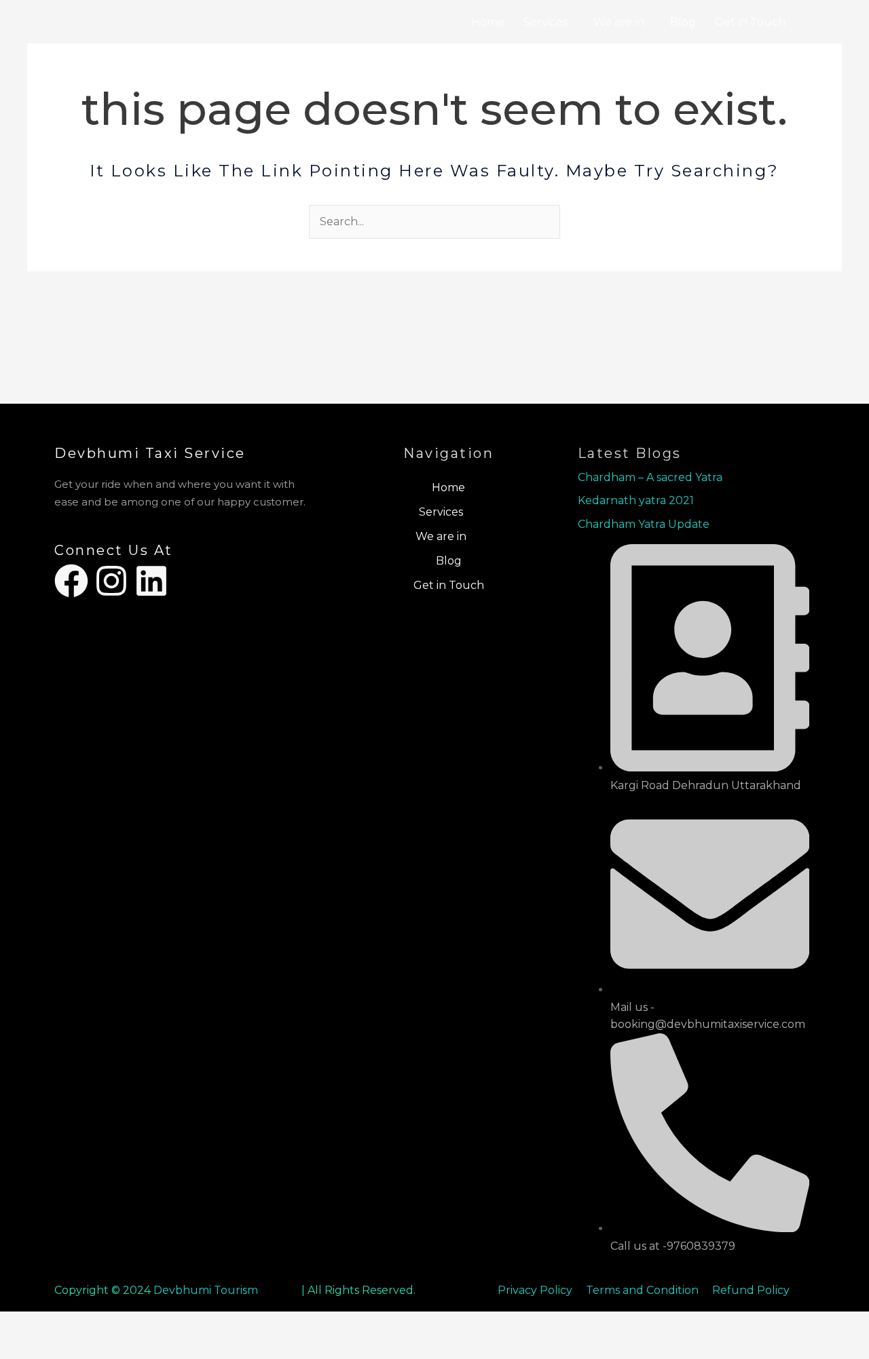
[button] (549, 22)
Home (487, 22)
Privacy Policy (535, 1290)
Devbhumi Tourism (205, 1290)
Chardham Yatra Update (645, 524)
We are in (618, 22)
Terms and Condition (643, 1290)
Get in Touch (750, 22)
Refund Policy (751, 1290)
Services (545, 22)
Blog (683, 22)
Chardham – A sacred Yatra (650, 477)
